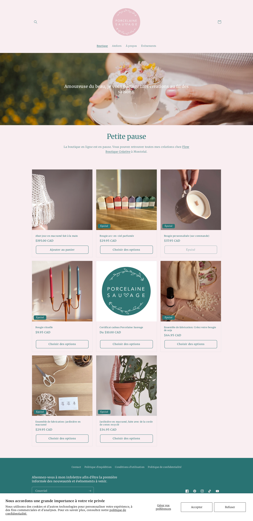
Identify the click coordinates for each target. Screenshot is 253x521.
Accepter (196, 507)
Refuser (230, 507)
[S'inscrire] (90, 491)
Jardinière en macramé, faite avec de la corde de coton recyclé (126, 423)
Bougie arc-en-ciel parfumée (117, 236)
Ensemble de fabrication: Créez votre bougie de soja (190, 329)
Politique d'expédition (98, 467)
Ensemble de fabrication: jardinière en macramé (58, 423)
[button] (35, 22)
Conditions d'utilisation (129, 467)
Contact (76, 467)
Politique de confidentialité (164, 467)
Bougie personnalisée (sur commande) (186, 236)
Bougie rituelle (44, 327)
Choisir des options (126, 249)
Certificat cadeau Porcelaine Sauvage (121, 327)
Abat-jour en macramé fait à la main (56, 236)
